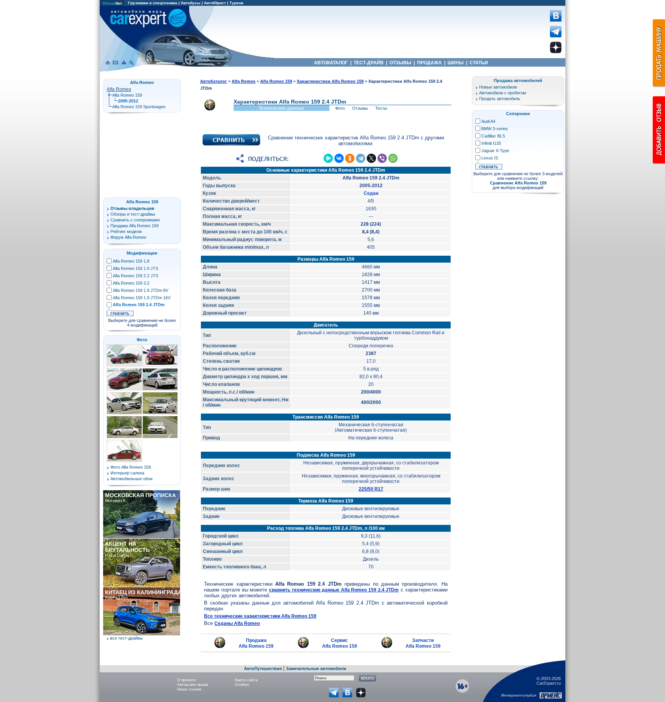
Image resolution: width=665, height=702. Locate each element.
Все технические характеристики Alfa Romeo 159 (260, 616)
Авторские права (192, 684)
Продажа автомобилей (518, 80)
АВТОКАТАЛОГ (331, 62)
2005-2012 (128, 101)
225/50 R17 (371, 489)
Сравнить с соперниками (135, 220)
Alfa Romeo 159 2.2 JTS (135, 275)
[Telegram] (360, 158)
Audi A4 (488, 121)
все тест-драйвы (126, 638)
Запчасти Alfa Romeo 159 (423, 643)
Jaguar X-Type (495, 150)
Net (112, 3)
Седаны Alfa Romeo (237, 623)
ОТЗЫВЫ (400, 62)
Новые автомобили (498, 87)
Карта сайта (246, 680)
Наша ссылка (189, 689)
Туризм (236, 3)
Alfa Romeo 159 (127, 95)
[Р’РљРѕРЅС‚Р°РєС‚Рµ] (339, 158)
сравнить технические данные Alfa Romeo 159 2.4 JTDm (334, 590)
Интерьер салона (127, 473)
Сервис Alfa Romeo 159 (339, 643)
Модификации (142, 253)
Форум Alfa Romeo (128, 237)
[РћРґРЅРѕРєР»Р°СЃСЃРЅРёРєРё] (349, 158)
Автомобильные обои (131, 478)
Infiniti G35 (491, 143)
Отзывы (360, 108)
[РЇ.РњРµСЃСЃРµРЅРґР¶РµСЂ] (328, 158)
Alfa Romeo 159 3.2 (131, 283)
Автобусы (191, 3)
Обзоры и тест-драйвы (132, 214)
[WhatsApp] (393, 158)
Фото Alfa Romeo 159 (130, 467)
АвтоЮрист (215, 3)
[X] (371, 158)
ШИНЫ (455, 62)
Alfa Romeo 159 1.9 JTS (135, 268)
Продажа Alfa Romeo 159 (256, 643)
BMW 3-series (494, 128)
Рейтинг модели (126, 231)
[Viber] (382, 158)
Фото (340, 108)
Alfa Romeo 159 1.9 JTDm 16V (141, 297)
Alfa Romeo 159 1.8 (131, 261)
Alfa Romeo (119, 89)
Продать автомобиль (499, 98)
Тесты (381, 108)
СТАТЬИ (478, 62)
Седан (371, 193)
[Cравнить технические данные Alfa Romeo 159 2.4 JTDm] (231, 144)
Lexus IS (489, 158)
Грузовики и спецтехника (152, 3)
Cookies (242, 684)
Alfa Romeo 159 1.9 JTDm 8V (140, 290)
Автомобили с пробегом (502, 92)
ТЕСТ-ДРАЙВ (369, 62)
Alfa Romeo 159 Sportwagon (138, 106)
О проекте (186, 680)
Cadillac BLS (493, 136)
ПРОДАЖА (429, 62)
